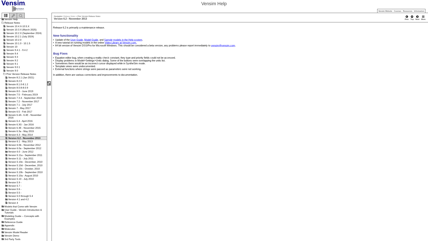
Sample (108, 39)
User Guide (76, 39)
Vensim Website (385, 11)
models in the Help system (127, 39)
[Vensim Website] (19, 6)
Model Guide (91, 39)
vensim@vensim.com (223, 45)
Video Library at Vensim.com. (121, 42)
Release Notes (69, 16)
